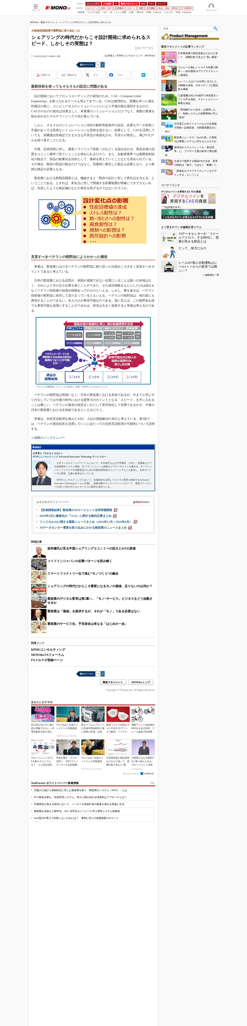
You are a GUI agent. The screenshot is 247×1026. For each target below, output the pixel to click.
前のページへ (87, 64)
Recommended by (131, 773)
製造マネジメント (49, 22)
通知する (72, 75)
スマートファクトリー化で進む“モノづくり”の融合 (82, 573)
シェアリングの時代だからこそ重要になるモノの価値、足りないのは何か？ (99, 586)
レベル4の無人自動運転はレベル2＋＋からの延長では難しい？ (197, 266)
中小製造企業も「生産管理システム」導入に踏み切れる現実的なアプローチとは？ (80, 797)
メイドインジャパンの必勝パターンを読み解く (79, 561)
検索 (216, 28)
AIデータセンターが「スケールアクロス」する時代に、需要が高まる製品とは (198, 237)
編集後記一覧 (212, 275)
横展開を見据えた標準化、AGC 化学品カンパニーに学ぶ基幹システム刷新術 (77, 811)
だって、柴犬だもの (192, 248)
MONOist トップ (140, 682)
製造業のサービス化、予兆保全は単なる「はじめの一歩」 (87, 623)
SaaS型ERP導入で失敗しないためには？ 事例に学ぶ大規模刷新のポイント (76, 818)
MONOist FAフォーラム (47, 654)
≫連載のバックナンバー (48, 437)
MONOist (34, 22)
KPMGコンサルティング (45, 456)
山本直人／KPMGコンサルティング (123, 55)
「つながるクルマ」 (171, 207)
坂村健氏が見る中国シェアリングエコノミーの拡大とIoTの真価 (91, 548)
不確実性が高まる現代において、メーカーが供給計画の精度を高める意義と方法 (79, 804)
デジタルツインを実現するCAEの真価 (181, 191)
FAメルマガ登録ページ (47, 660)
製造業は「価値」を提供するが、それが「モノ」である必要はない (93, 611)
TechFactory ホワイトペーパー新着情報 (55, 783)
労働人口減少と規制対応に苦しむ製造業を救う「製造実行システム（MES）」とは (80, 790)
